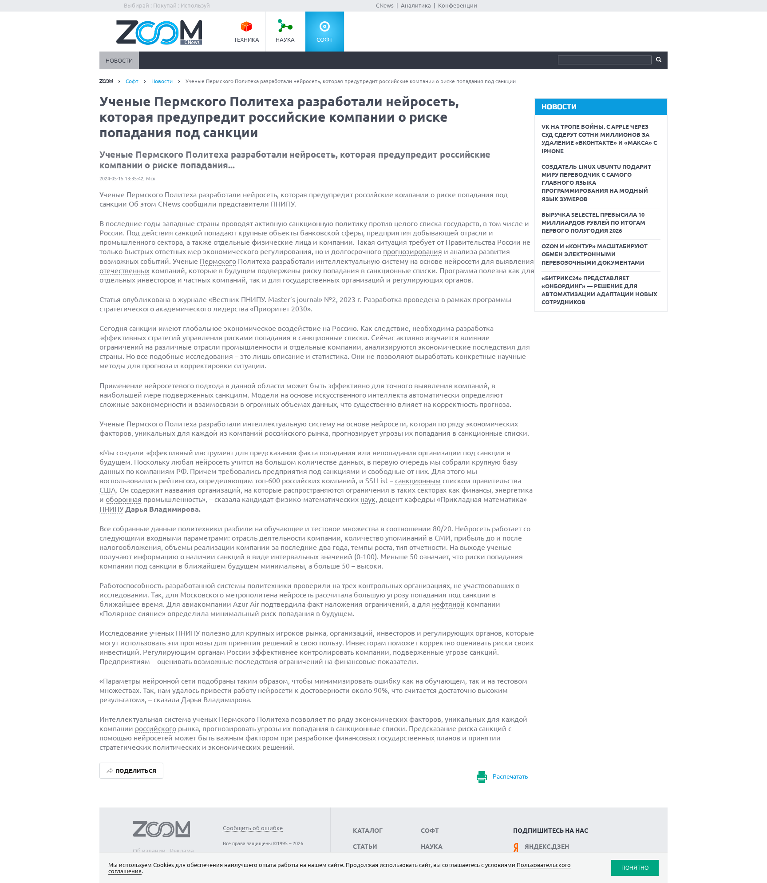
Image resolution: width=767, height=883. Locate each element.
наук (368, 499)
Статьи (365, 846)
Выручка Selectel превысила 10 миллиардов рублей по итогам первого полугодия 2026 (593, 222)
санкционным (418, 481)
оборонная (124, 499)
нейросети (388, 424)
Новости (119, 60)
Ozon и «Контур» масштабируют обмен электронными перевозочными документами (595, 254)
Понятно (634, 868)
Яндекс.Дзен (547, 846)
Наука (285, 39)
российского (155, 728)
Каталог (368, 830)
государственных (406, 738)
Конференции (457, 5)
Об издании (149, 850)
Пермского (218, 261)
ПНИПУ (111, 509)
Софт (324, 39)
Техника (246, 39)
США (107, 490)
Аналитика (416, 5)
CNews (385, 5)
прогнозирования (412, 251)
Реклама (182, 850)
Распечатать (510, 776)
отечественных (124, 270)
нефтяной (448, 604)
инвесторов (156, 280)
